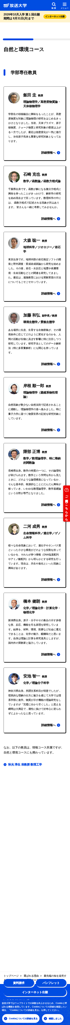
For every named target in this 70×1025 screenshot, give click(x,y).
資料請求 (19, 982)
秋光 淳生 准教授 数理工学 (25, 764)
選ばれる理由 (31, 975)
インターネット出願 (35, 992)
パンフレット (51, 982)
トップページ (11, 975)
